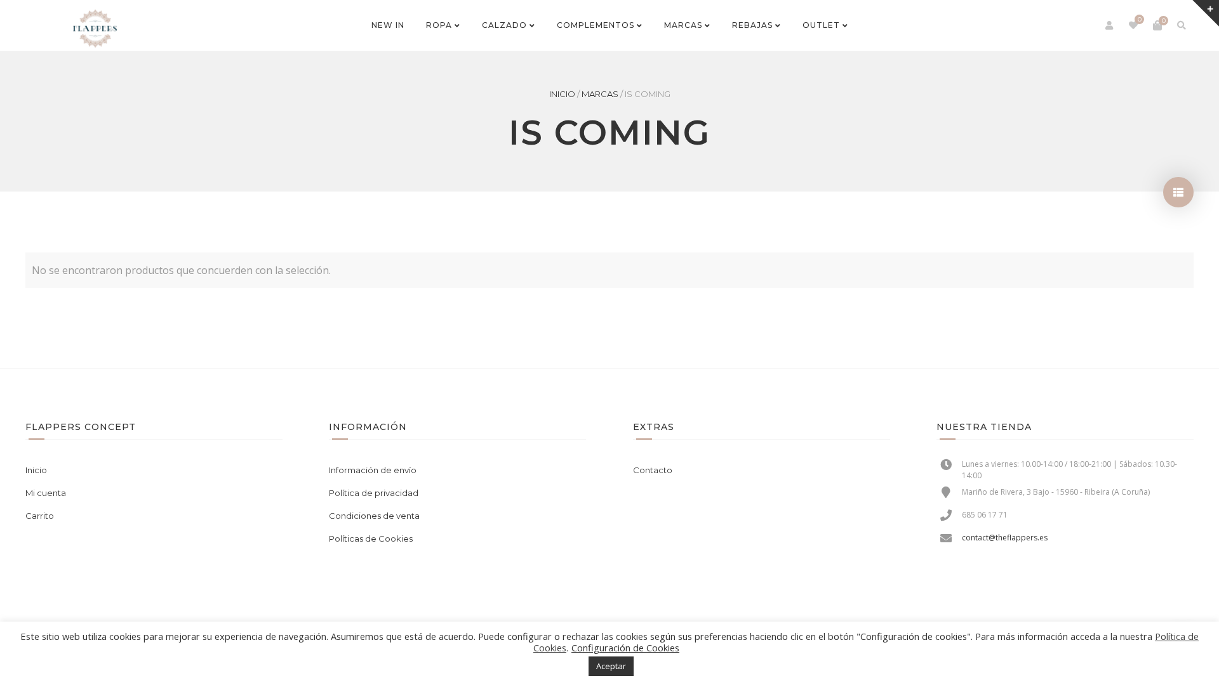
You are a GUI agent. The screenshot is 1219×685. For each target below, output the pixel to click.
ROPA (439, 25)
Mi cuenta (45, 493)
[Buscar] (1181, 25)
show (1178, 192)
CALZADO (504, 25)
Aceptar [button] (611, 666)
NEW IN (387, 25)
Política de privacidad (373, 493)
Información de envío (372, 470)
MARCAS (683, 25)
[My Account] (1109, 25)
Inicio (562, 94)
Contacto (652, 470)
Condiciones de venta (374, 516)
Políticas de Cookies (371, 538)
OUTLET (821, 25)
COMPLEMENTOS (595, 25)
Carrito (39, 516)
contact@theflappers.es (1005, 537)
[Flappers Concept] (95, 29)
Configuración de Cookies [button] (625, 647)
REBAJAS (752, 25)
